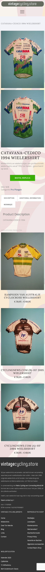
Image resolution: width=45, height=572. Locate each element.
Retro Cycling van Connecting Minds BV (29, 485)
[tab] (9, 198)
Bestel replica (22, 178)
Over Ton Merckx (7, 525)
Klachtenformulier (33, 533)
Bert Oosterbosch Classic (9, 569)
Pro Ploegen (16, 189)
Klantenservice (32, 525)
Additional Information (30, 198)
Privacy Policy (32, 537)
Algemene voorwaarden (35, 544)
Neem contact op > (7, 500)
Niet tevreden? (32, 529)
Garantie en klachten (34, 540)
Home (3, 518)
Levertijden (31, 522)
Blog (2, 529)
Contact (3, 537)
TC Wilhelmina (6, 565)
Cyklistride (4, 561)
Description (9, 198)
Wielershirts (5, 522)
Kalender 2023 (6, 558)
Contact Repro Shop (34, 548)
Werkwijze (8, 205)
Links (3, 533)
